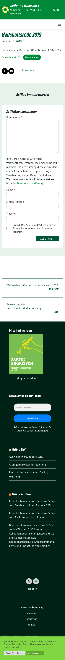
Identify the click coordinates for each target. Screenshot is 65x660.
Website (11, 213)
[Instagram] (36, 581)
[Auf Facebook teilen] (5, 71)
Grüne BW (19, 449)
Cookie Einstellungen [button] (14, 653)
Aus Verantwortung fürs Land (26, 456)
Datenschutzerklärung (30, 183)
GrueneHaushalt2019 (11, 57)
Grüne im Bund (22, 494)
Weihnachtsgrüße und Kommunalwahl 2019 (32, 287)
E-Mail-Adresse (16, 201)
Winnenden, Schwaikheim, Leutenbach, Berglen (34, 12)
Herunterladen (32, 57)
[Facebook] (29, 581)
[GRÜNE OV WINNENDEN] (5, 9)
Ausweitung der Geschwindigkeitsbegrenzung (32, 308)
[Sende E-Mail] (11, 71)
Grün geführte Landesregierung (27, 464)
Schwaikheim (28, 70)
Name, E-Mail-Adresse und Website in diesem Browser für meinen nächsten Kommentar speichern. (34, 228)
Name (10, 190)
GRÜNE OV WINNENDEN (24, 6)
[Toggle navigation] (59, 24)
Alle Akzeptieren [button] (35, 653)
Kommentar (14, 117)
